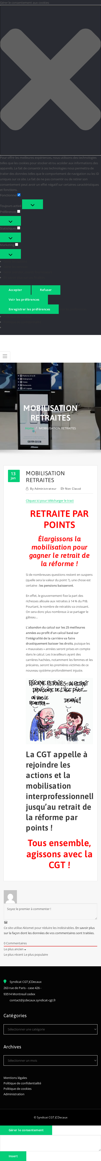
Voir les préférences (24, 299)
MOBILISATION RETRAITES (57, 428)
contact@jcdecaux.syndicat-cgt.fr (33, 1000)
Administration (14, 1094)
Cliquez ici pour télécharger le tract (50, 500)
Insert (13, 1156)
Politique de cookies (17, 316)
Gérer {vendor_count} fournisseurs (28, 272)
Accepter (15, 290)
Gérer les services (15, 266)
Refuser (46, 290)
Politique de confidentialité (22, 322)
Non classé (73, 489)
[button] (50, 80)
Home (29, 428)
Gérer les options (15, 261)
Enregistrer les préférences (29, 309)
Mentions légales (15, 1078)
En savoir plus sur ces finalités (24, 277)
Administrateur (43, 489)
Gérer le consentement (26, 1130)
